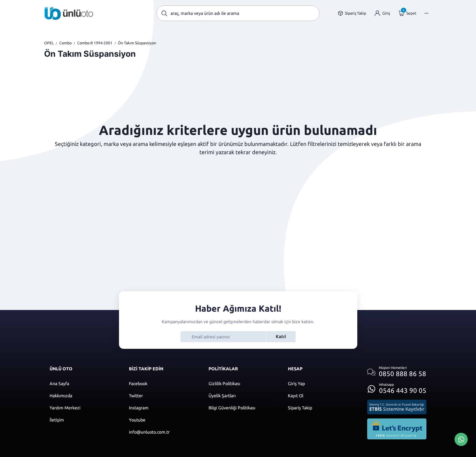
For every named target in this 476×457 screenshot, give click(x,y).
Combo (65, 43)
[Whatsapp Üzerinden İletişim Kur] (461, 438)
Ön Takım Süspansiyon (137, 43)
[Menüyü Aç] (426, 13)
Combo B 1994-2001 (94, 43)
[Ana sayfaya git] (69, 13)
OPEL (49, 43)
